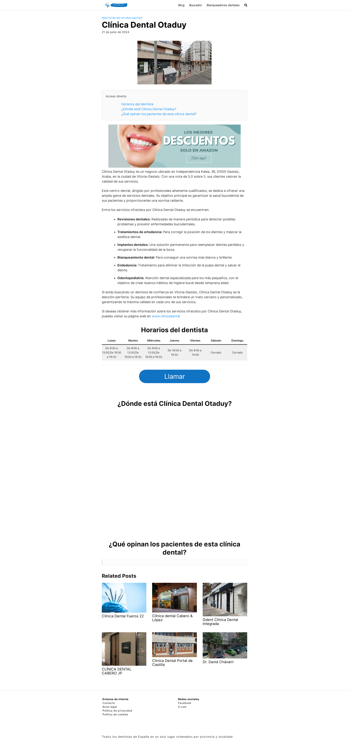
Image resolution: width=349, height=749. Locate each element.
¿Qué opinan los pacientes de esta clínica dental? (158, 114)
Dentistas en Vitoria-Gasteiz (122, 17)
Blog (181, 5)
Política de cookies (115, 714)
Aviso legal (110, 706)
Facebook (184, 702)
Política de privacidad (117, 710)
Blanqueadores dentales (223, 5)
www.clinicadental (166, 316)
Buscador (195, 5)
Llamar (174, 376)
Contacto (109, 702)
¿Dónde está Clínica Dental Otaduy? (148, 109)
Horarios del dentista (137, 104)
